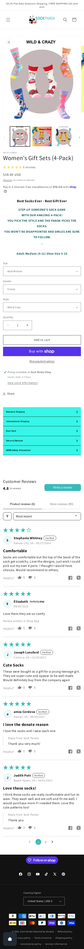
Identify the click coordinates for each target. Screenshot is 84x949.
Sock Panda (26, 931)
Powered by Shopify (43, 931)
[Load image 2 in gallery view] (42, 136)
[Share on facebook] (70, 578)
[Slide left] (4, 137)
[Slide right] (79, 137)
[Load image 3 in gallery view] (64, 136)
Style (6, 299)
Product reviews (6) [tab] (22, 504)
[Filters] (7, 516)
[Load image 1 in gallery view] (20, 136)
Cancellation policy (31, 943)
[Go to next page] (53, 842)
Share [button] (11, 393)
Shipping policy (63, 937)
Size (5, 263)
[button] (8, 19)
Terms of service (43, 937)
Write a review (62, 487)
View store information (23, 383)
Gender (7, 281)
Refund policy (65, 931)
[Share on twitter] (78, 578)
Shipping (7, 180)
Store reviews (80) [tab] (61, 504)
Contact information (56, 943)
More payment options (42, 361)
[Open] (10, 939)
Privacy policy (23, 937)
